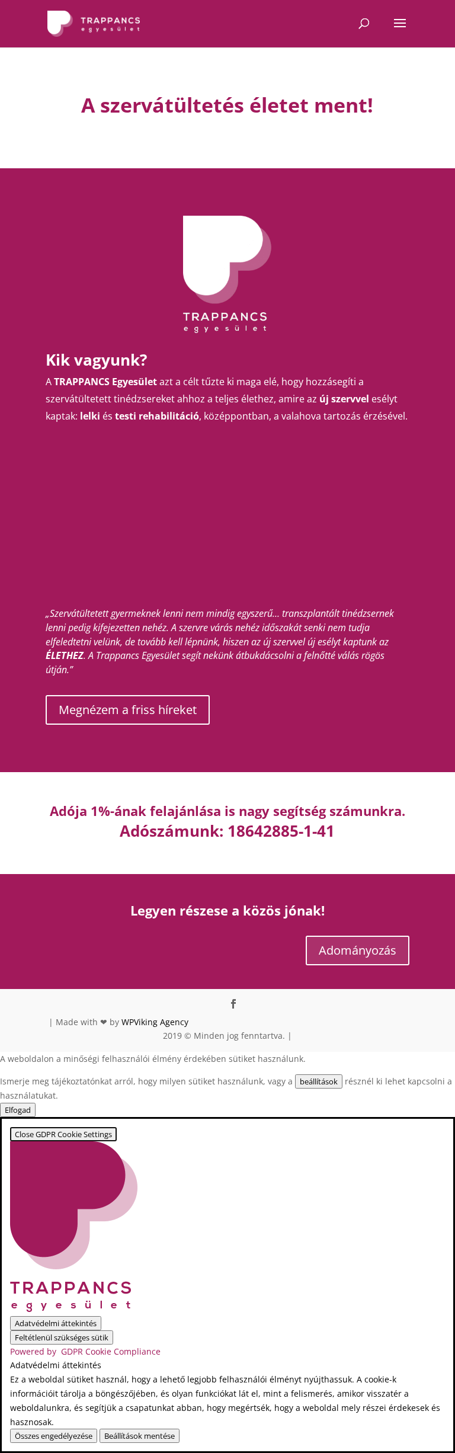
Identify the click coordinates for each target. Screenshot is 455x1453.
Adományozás (357, 950)
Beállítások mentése (139, 1435)
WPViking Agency (154, 1022)
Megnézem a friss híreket (128, 710)
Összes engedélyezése (53, 1435)
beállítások (319, 1081)
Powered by (85, 1351)
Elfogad (18, 1110)
